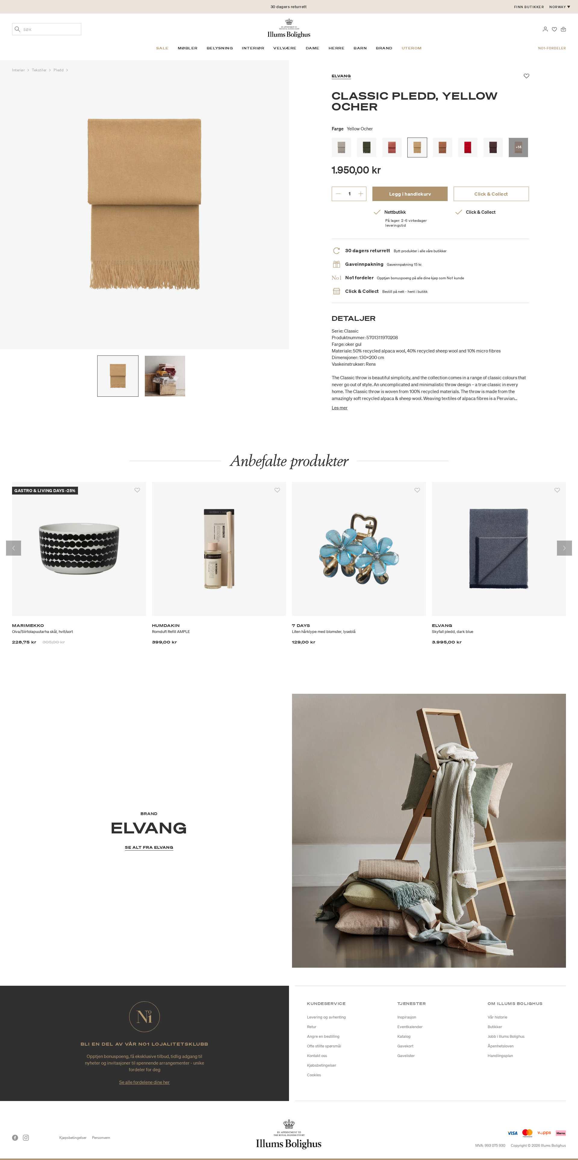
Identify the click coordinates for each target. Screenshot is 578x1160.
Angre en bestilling (323, 1036)
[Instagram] (26, 1138)
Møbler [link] (188, 48)
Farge (352, 129)
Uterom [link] (412, 48)
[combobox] (46, 29)
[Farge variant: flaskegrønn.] (366, 147)
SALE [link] (162, 48)
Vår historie (497, 1017)
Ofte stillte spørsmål (324, 1046)
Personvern (101, 1137)
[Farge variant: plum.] (493, 147)
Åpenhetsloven (501, 1046)
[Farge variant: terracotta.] (442, 147)
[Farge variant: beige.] (341, 147)
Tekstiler (40, 70)
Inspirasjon (406, 1017)
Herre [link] (337, 48)
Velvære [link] (285, 48)
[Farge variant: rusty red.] (392, 147)
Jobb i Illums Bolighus (506, 1036)
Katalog (404, 1036)
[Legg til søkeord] (17, 29)
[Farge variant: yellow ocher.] (417, 147)
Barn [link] (360, 48)
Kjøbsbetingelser (321, 1065)
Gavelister (406, 1055)
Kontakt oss (317, 1055)
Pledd (59, 70)
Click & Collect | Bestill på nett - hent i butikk (288, 8)
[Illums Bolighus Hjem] (289, 28)
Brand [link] (384, 48)
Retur (311, 1026)
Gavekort (405, 1046)
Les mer (340, 408)
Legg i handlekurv (410, 194)
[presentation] (13, 548)
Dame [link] (313, 48)
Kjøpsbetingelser (72, 1137)
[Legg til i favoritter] (137, 490)
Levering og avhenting (326, 1017)
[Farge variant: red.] (467, 147)
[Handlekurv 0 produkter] (563, 29)
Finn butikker (529, 7)
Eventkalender (410, 1026)
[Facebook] (15, 1138)
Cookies (314, 1075)
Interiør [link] (253, 48)
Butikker (495, 1026)
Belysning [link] (220, 48)
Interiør (19, 70)
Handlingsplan (500, 1055)
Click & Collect (491, 194)
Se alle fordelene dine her (144, 1082)
